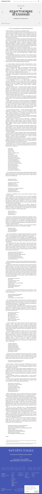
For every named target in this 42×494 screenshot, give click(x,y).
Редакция (24, 1)
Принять (36, 491)
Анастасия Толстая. (21, 459)
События (12, 477)
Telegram (27, 474)
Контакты (33, 476)
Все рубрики (30, 1)
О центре (33, 475)
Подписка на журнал (21, 474)
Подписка (27, 1)
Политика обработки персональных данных (13, 484)
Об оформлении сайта (13, 480)
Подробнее (27, 491)
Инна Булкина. (21, 454)
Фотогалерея (13, 478)
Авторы (17, 1)
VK (26, 475)
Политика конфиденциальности (14, 482)
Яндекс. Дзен (28, 477)
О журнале (14, 1)
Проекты (12, 476)
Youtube (27, 476)
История (12, 474)
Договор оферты (20, 475)
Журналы (20, 1)
